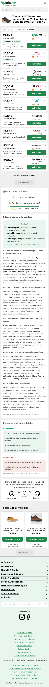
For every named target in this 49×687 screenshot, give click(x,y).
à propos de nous (24, 646)
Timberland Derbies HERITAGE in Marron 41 (36, 529)
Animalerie (7, 562)
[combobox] (26, 9)
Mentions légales (24, 632)
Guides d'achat (24, 649)
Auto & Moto (8, 566)
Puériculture (8, 589)
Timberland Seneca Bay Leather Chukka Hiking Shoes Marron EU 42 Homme (12, 529)
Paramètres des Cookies (25, 655)
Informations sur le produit (24, 29)
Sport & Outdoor (10, 593)
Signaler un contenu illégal (24, 175)
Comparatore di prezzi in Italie (24, 665)
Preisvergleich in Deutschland (24, 675)
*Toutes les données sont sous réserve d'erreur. (24, 683)
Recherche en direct (24, 639)
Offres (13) (6, 29)
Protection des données (25, 636)
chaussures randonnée (16, 258)
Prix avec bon (9, 59)
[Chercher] (3, 9)
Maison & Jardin (10, 578)
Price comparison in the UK (24, 678)
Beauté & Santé (9, 570)
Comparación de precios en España (25, 668)
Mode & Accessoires (12, 581)
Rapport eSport (25, 652)
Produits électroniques (14, 585)
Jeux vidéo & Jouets (12, 574)
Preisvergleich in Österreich (24, 672)
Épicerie (5, 597)
